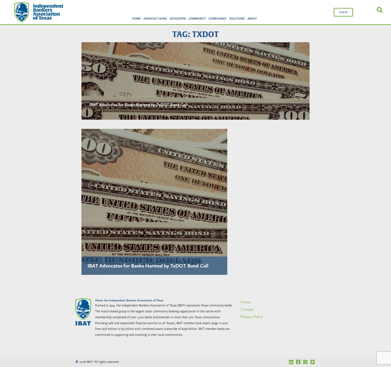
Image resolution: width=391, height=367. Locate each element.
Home (136, 18)
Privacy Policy (252, 316)
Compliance (217, 18)
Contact (247, 309)
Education (178, 18)
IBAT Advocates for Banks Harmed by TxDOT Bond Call (138, 104)
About (252, 18)
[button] (343, 12)
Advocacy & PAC (155, 18)
